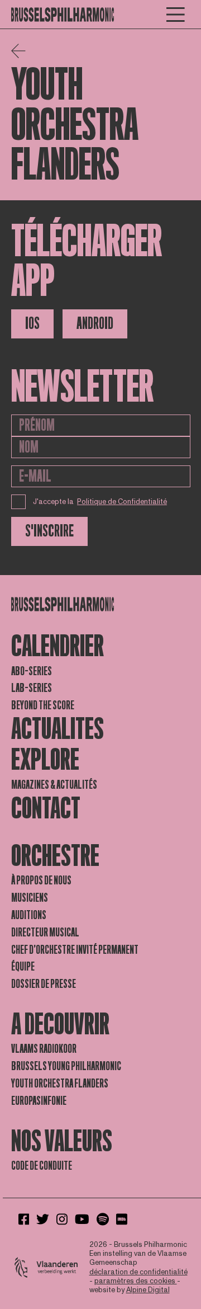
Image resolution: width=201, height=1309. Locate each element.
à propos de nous (41, 880)
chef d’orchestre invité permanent (74, 950)
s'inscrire (49, 531)
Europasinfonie (38, 1101)
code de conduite (41, 1166)
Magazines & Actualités (54, 785)
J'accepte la (100, 502)
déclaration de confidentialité (138, 1272)
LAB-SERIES (31, 688)
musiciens (29, 898)
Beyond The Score (42, 705)
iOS (32, 323)
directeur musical (45, 932)
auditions (28, 915)
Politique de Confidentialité (122, 501)
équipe (23, 966)
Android (94, 323)
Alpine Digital (148, 1290)
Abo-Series (31, 671)
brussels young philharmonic (66, 1066)
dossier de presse (43, 984)
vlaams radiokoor (43, 1049)
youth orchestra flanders (59, 1083)
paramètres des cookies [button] (135, 1281)
